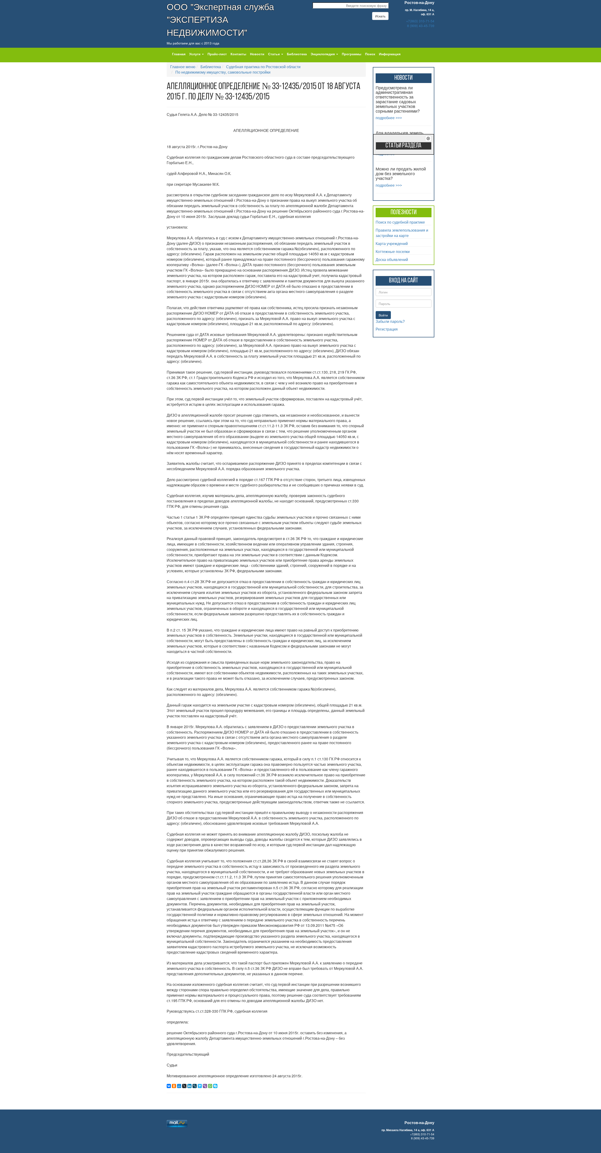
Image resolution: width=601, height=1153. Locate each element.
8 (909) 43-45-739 (420, 25)
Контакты (238, 53)
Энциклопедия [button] (323, 53)
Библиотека (297, 53)
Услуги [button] (195, 53)
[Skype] (215, 1086)
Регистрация (387, 329)
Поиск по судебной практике (400, 222)
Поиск (370, 53)
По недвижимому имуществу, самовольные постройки (222, 72)
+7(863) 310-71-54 (420, 21)
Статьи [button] (274, 53)
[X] (184, 1086)
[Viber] (205, 1086)
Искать (380, 16)
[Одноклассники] (174, 1086)
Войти (383, 315)
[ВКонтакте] (169, 1086)
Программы (351, 53)
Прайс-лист (217, 53)
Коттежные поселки (393, 251)
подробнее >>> (389, 118)
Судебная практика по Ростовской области (263, 66)
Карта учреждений (392, 243)
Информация (390, 53)
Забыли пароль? (390, 322)
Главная (178, 53)
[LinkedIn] (189, 1086)
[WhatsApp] (210, 1086)
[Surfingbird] (200, 1086)
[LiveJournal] (195, 1086)
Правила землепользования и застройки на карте (402, 232)
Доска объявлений (392, 259)
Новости (257, 53)
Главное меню (182, 66)
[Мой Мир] (179, 1086)
